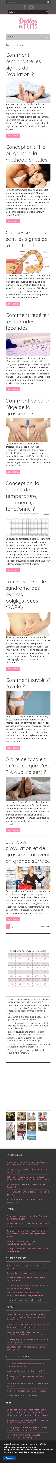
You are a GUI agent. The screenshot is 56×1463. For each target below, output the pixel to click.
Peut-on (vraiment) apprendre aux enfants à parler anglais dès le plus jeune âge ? (28, 1000)
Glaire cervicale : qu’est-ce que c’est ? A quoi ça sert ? (28, 765)
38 (28, 984)
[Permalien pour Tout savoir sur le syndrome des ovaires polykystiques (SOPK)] (28, 634)
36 (11, 984)
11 (11, 963)
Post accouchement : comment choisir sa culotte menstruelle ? (25, 1365)
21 (11, 971)
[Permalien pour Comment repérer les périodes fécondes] (28, 355)
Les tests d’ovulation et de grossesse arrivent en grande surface (28, 851)
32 (20, 980)
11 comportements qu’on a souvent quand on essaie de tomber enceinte (27, 1286)
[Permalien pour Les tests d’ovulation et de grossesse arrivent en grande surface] (28, 888)
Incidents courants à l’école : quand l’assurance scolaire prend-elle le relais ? (25, 1333)
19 (36, 967)
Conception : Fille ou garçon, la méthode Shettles (26, 153)
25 (45, 971)
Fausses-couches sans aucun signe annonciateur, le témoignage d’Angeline (25, 1294)
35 (45, 980)
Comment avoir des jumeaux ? (20, 1273)
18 (28, 967)
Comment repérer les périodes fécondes (27, 321)
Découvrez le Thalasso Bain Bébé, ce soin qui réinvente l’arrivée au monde (27, 1018)
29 (36, 975)
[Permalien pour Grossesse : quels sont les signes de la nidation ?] (28, 273)
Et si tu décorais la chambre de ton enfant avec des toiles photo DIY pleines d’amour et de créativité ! (27, 1026)
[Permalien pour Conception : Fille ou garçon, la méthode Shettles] (28, 187)
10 (45, 959)
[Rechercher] (48, 2)
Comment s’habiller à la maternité (22, 1395)
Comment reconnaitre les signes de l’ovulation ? (23, 64)
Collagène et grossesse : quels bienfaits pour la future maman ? (26, 1051)
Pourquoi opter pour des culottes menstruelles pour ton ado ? (22, 1242)
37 (20, 984)
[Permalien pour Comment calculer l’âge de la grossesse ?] (28, 441)
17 (20, 967)
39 (36, 984)
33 (28, 980)
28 (28, 975)
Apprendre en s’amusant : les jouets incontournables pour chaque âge (24, 1039)
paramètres (38, 1452)
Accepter (9, 1458)
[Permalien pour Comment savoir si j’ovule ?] (28, 714)
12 (20, 963)
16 (11, 967)
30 (45, 975)
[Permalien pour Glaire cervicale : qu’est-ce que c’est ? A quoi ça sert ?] (28, 799)
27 (20, 975)
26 (11, 975)
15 (45, 963)
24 (36, 971)
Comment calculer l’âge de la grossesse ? (28, 407)
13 (28, 963)
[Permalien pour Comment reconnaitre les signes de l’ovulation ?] (28, 101)
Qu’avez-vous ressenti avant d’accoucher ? (26, 1390)
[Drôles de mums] (28, 26)
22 (20, 971)
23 (28, 971)
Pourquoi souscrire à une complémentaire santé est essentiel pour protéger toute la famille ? (26, 1234)
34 (36, 980)
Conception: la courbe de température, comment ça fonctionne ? (22, 496)
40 (45, 984)
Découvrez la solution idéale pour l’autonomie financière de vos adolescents (28, 1325)
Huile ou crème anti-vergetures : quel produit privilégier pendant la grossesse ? (28, 1045)
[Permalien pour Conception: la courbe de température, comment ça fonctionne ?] (28, 536)
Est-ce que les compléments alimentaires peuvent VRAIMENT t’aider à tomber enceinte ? (28, 1178)
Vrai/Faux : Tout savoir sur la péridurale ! (25, 1371)
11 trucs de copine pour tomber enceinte (25, 1300)
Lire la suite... (13, 135)
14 (36, 963)
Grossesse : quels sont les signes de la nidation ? (27, 239)
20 (45, 967)
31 (11, 980)
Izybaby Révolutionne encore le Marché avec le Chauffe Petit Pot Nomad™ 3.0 (26, 1033)
